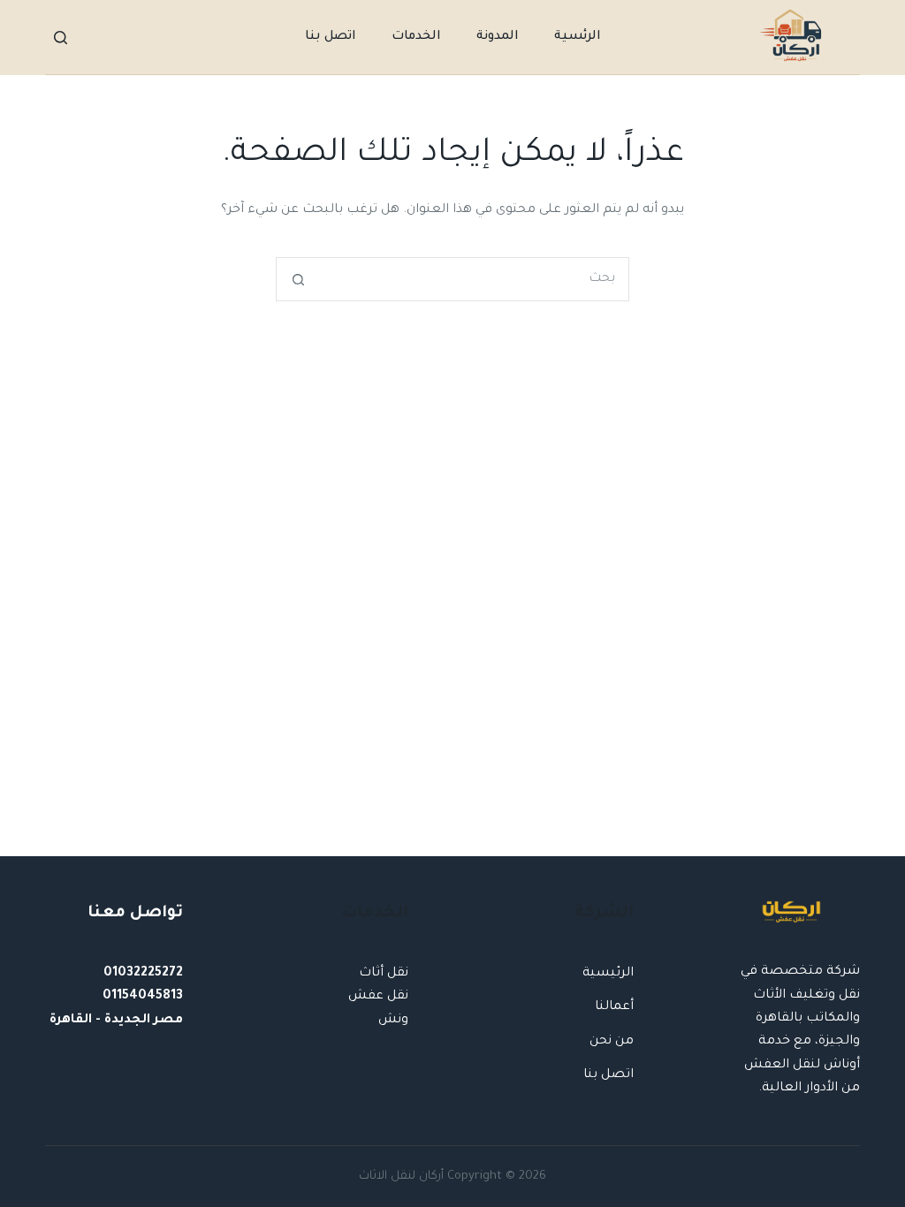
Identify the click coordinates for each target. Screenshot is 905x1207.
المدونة (497, 37)
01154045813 (143, 997)
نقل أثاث (383, 974)
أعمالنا (614, 1007)
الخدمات (416, 37)
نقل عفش (378, 997)
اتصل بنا (330, 37)
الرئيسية (608, 974)
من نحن (611, 1042)
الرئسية (577, 37)
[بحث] (60, 37)
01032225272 (143, 974)
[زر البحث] (298, 279)
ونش (393, 1020)
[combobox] (473, 279)
